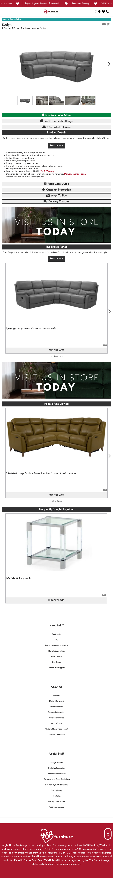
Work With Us (56, 723)
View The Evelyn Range (58, 121)
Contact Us (56, 634)
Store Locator (56, 657)
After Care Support (57, 668)
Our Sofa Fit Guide (59, 127)
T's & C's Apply (47, 171)
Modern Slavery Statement (56, 729)
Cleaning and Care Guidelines (57, 779)
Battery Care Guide (56, 802)
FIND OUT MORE (56, 350)
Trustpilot (56, 796)
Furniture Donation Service (56, 645)
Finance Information (56, 712)
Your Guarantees (56, 718)
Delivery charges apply (75, 174)
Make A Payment (56, 701)
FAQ (56, 640)
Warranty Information (57, 774)
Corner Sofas (15, 19)
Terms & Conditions (56, 735)
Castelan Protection (56, 768)
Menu (4, 11)
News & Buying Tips (56, 651)
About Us (56, 696)
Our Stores (56, 662)
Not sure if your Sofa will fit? (56, 785)
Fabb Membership (56, 807)
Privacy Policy (56, 790)
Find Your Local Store (57, 115)
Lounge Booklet (56, 763)
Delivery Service (56, 707)
